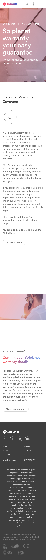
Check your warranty (16, 409)
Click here (8, 216)
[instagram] (5, 439)
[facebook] (12, 439)
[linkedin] (20, 439)
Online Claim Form (14, 242)
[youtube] (27, 439)
